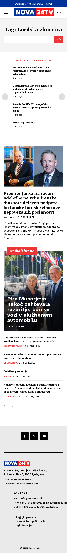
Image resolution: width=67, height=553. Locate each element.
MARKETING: (21, 507)
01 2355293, (35, 502)
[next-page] (62, 96)
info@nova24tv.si (31, 498)
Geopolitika (11, 363)
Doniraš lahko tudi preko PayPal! (33, 3)
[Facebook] (25, 436)
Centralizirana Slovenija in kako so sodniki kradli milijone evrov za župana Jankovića (32, 89)
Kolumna (9, 376)
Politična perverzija (23, 122)
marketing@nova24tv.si (43, 507)
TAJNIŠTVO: (20, 502)
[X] (34, 436)
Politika (9, 217)
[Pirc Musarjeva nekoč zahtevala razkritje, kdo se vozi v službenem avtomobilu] (33, 291)
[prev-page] (5, 96)
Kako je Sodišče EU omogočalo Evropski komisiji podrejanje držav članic (32, 107)
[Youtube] (44, 436)
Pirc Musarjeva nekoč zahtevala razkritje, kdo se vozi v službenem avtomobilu (32, 71)
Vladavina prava (13, 346)
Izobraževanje (12, 396)
